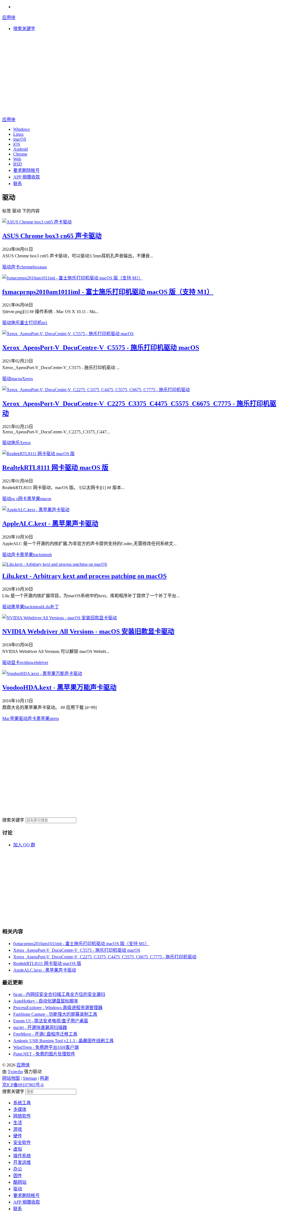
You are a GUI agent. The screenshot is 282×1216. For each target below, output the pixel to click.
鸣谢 (44, 1078)
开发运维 (22, 1162)
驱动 (6, 267)
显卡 (15, 662)
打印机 (35, 322)
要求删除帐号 (26, 170)
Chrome (20, 154)
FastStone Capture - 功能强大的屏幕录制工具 (55, 1014)
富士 (24, 322)
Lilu (46, 606)
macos (16, 378)
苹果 (14, 718)
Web (17, 159)
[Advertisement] (141, 74)
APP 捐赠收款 (26, 177)
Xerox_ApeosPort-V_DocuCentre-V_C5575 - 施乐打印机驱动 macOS (100, 347)
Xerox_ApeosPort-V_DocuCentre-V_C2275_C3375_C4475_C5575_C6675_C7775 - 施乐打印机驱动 (104, 956)
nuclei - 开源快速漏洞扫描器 (40, 1027)
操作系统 (22, 1155)
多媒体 (19, 1109)
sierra (54, 718)
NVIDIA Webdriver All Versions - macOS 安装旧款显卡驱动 (88, 631)
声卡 (15, 267)
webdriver (39, 662)
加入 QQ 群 (24, 844)
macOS (19, 139)
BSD (17, 164)
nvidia (25, 662)
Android (20, 149)
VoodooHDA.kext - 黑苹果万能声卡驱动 (59, 687)
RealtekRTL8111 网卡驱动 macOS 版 (55, 467)
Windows (21, 129)
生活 (17, 1122)
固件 (17, 1175)
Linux (18, 134)
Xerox (27, 378)
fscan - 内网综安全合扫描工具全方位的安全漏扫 (59, 994)
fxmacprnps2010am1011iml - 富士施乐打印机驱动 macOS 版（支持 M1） (107, 291)
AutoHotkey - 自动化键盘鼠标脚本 (45, 1001)
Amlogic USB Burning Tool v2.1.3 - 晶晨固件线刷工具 (63, 1040)
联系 (17, 183)
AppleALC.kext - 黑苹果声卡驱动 (50, 523)
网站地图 (11, 1078)
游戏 (17, 1129)
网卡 (22, 498)
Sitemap (30, 1078)
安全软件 (22, 1142)
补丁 (54, 606)
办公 (17, 1169)
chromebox (29, 267)
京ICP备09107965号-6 (23, 1084)
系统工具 (22, 1102)
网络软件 (22, 1116)
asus (43, 267)
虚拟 (17, 1149)
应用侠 (8, 17)
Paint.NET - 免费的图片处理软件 (44, 1054)
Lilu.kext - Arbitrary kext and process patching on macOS (84, 576)
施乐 (15, 322)
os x (14, 498)
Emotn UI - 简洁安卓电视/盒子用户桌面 (50, 1020)
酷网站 (19, 1182)
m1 (44, 322)
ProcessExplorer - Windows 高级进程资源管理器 (57, 1007)
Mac (6, 718)
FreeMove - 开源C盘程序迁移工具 (45, 1034)
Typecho (15, 1071)
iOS (16, 144)
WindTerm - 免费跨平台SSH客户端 (46, 1047)
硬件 (17, 1136)
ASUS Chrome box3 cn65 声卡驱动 (52, 235)
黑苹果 (33, 498)
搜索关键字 (13, 820)
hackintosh (42, 554)
